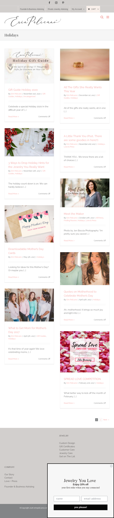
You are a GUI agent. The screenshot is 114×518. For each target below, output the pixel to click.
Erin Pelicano (16, 94)
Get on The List (67, 456)
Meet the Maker (74, 213)
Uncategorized (29, 96)
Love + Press (10, 481)
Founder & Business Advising (19, 486)
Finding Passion (70, 220)
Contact (8, 477)
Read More (12, 117)
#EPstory (99, 218)
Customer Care (67, 449)
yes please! (80, 507)
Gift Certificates (67, 446)
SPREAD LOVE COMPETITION (82, 379)
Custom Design (67, 443)
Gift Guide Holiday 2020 (23, 89)
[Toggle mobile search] (101, 17)
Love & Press (69, 147)
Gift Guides (41, 336)
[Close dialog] (111, 466)
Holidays (18, 96)
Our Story (9, 474)
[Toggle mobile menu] (108, 17)
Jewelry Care (66, 453)
